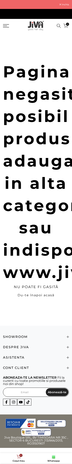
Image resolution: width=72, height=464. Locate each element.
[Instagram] (13, 402)
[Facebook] (6, 402)
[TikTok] (28, 402)
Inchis (65, 4)
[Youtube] (20, 402)
